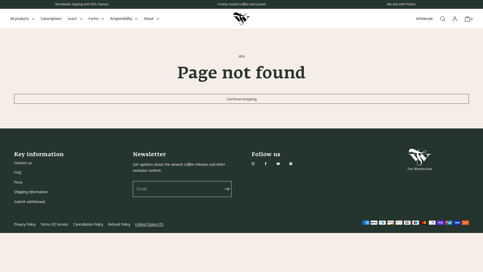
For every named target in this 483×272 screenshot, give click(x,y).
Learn (72, 18)
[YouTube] (282, 163)
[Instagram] (257, 163)
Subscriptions (51, 18)
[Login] (454, 19)
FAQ (17, 172)
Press (18, 182)
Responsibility (121, 18)
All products (19, 18)
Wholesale (424, 18)
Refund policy (119, 224)
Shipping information (31, 192)
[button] (443, 19)
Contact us (23, 163)
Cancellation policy (88, 224)
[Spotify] (294, 163)
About (149, 18)
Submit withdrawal (29, 201)
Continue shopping (242, 99)
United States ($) (149, 224)
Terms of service (54, 224)
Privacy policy (24, 224)
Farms (94, 18)
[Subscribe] (225, 189)
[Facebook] (269, 163)
